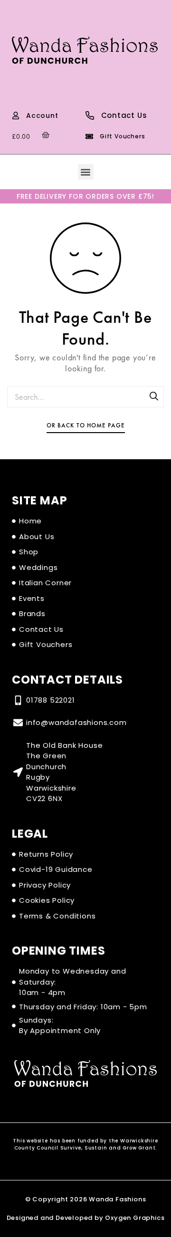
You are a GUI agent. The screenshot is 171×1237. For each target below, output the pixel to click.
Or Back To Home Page (86, 425)
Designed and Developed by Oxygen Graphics (86, 1217)
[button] (86, 172)
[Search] (154, 396)
